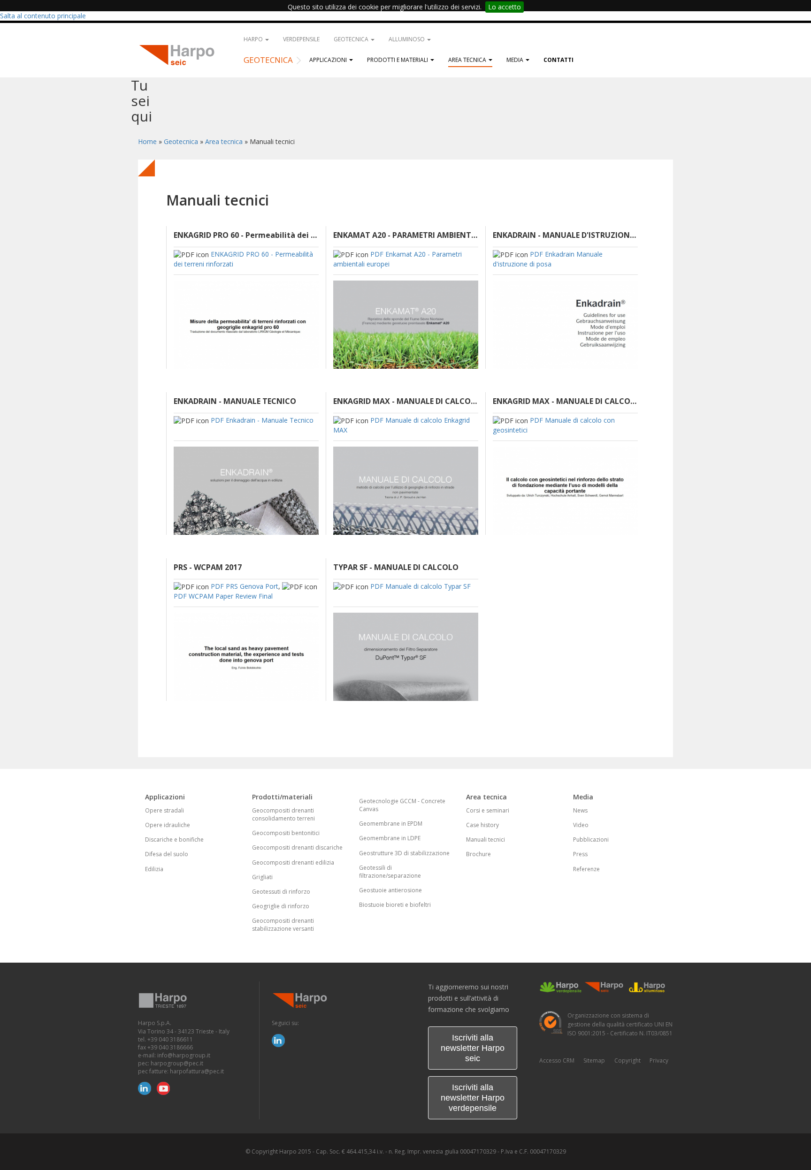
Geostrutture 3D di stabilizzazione (404, 853)
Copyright (627, 1060)
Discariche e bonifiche (174, 839)
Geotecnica (352, 39)
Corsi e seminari (487, 810)
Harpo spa (180, 54)
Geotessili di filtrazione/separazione (390, 872)
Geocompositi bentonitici (286, 833)
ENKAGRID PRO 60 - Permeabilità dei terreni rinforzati (246, 235)
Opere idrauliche (167, 825)
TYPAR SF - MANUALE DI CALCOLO (396, 567)
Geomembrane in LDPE (390, 838)
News (580, 810)
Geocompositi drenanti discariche (297, 847)
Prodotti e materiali (398, 60)
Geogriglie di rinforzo (280, 906)
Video (581, 825)
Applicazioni (328, 60)
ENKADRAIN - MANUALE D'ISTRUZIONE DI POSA (565, 235)
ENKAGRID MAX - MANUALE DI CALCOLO (405, 401)
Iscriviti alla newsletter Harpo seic (473, 1048)
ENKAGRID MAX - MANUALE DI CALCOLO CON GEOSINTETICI (565, 401)
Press (580, 854)
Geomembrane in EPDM (390, 824)
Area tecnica (468, 60)
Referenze (586, 869)
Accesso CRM (556, 1060)
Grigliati (262, 877)
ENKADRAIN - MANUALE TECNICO (235, 401)
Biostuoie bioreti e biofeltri (395, 905)
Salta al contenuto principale (43, 15)
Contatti (558, 60)
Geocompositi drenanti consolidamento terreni (283, 814)
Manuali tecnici (485, 839)
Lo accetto (504, 6)
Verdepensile (301, 39)
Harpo (254, 39)
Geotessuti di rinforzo (281, 892)
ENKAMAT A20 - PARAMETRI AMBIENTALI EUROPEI (405, 235)
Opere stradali (164, 810)
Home (147, 141)
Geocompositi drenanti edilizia (293, 862)
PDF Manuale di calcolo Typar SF (420, 586)
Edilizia (154, 869)
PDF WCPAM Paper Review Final (223, 596)
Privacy (659, 1060)
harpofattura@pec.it (197, 1071)
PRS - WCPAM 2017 (208, 567)
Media (515, 60)
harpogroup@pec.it (177, 1063)
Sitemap (594, 1060)
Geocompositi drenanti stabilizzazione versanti (283, 925)
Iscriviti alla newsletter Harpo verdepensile (473, 1098)
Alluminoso (407, 39)
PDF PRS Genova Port (244, 586)
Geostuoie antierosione (390, 890)
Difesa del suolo (166, 854)
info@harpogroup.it (183, 1055)
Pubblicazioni (591, 839)
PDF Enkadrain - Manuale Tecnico (262, 420)
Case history (482, 825)
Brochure (478, 854)
